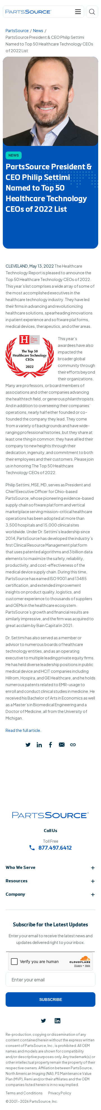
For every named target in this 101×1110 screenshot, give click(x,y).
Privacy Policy (59, 1093)
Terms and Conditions (24, 1093)
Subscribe (50, 999)
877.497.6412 (54, 848)
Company (15, 894)
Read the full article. (23, 730)
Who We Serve (20, 868)
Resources (16, 881)
